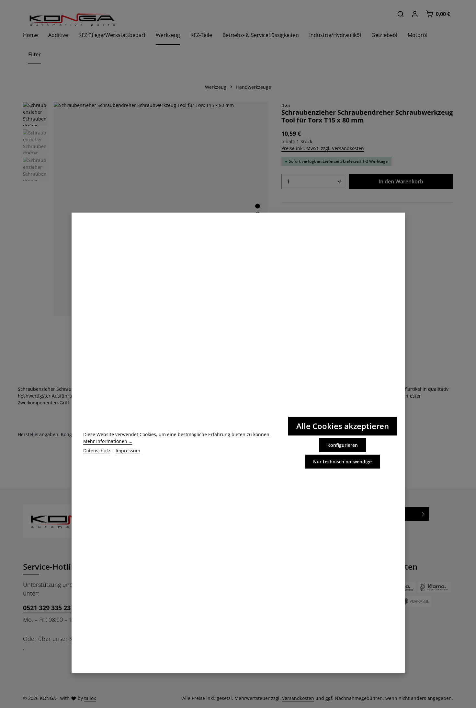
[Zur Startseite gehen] (71, 20)
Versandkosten (298, 698)
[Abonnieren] (423, 514)
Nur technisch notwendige (342, 461)
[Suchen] (400, 13)
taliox (90, 698)
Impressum (128, 450)
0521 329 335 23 (47, 607)
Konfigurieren (342, 445)
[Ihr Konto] (414, 13)
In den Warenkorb (401, 181)
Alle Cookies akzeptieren (342, 426)
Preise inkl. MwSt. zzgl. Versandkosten (322, 148)
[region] (146, 209)
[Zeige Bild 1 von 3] (257, 205)
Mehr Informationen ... (107, 441)
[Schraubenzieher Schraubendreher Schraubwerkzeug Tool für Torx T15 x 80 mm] (161, 209)
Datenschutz (96, 450)
